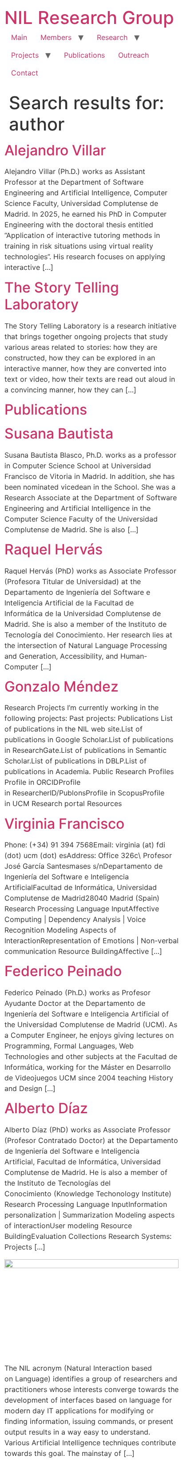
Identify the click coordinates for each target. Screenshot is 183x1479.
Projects (25, 55)
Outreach (133, 55)
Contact (24, 72)
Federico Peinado (63, 971)
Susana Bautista (58, 433)
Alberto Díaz (46, 1108)
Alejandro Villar (55, 150)
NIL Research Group (89, 17)
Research (112, 37)
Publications (84, 55)
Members (56, 37)
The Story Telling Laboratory (61, 296)
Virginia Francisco (64, 823)
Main (19, 37)
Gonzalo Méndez (61, 686)
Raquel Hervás (53, 549)
